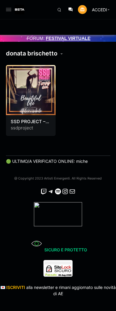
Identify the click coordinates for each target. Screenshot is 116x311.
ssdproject (22, 128)
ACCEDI (99, 9)
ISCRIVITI (15, 287)
